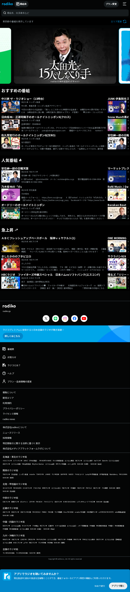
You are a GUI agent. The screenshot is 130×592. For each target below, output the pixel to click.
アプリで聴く (118, 586)
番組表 (23, 4)
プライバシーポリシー (14, 408)
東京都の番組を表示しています (18, 21)
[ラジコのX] (46, 319)
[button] (119, 21)
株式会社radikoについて (15, 427)
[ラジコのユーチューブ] (84, 319)
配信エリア (8, 397)
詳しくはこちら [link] (12, 336)
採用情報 (7, 437)
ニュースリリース (11, 432)
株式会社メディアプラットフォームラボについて (27, 448)
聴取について (9, 392)
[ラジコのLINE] (55, 319)
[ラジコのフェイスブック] (74, 319)
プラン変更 (111, 4)
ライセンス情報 (10, 413)
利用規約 (7, 403)
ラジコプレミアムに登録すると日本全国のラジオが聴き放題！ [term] (33, 329)
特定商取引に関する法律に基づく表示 (21, 443)
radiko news (9, 419)
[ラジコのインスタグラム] (65, 318)
